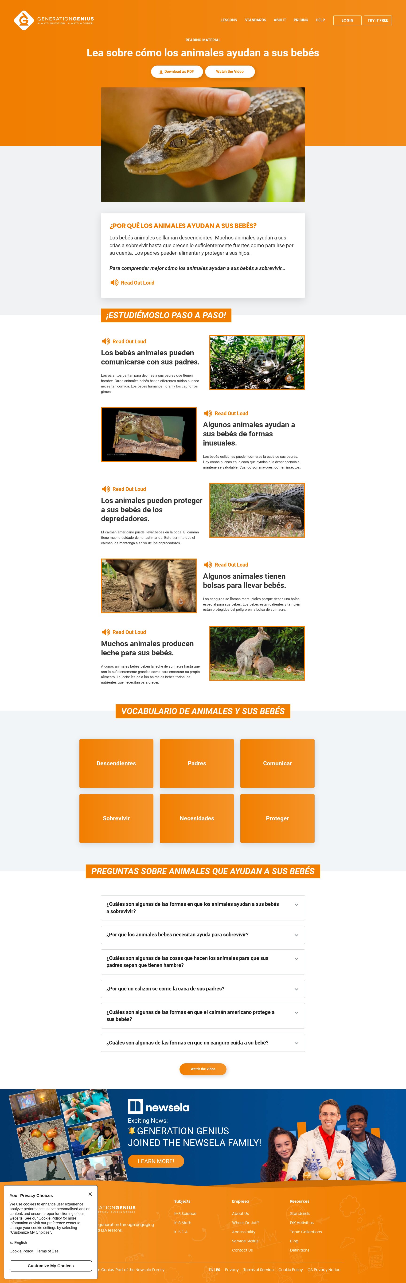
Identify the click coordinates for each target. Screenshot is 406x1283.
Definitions (299, 1250)
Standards (255, 20)
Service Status (245, 1241)
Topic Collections (306, 1232)
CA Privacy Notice (324, 1270)
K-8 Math (182, 1223)
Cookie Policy (290, 1270)
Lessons (229, 20)
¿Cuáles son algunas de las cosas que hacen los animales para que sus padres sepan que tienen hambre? (187, 961)
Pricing (301, 20)
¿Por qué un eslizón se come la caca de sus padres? (165, 989)
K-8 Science (185, 1214)
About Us (240, 1214)
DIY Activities (302, 1223)
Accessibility (243, 1232)
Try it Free (378, 20)
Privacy (232, 1270)
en (211, 1270)
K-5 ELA (181, 1232)
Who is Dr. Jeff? (245, 1223)
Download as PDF (179, 71)
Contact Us (242, 1250)
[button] (257, 1232)
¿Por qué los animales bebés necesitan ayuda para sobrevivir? (177, 935)
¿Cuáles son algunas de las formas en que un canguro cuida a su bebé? (187, 1043)
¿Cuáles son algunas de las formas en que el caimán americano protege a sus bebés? (190, 1015)
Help (320, 20)
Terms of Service (258, 1270)
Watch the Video (230, 71)
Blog (294, 1241)
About (280, 20)
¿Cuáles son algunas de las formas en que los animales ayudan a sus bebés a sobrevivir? (192, 907)
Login (347, 20)
